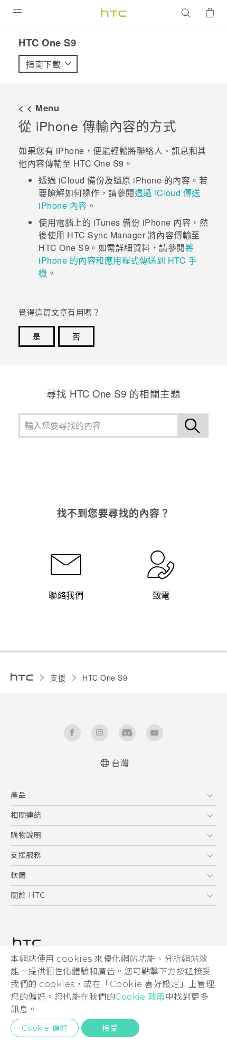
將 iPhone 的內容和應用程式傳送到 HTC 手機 (118, 260)
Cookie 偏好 (45, 1028)
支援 (57, 677)
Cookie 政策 (140, 997)
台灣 (120, 763)
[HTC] (113, 12)
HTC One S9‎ (104, 677)
